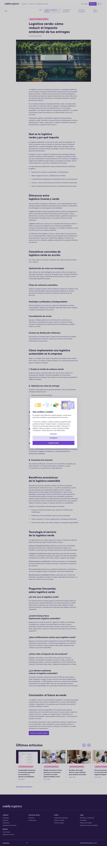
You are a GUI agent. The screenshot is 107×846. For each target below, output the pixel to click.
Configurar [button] (53, 438)
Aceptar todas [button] (53, 443)
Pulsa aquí (45, 430)
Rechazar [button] (53, 434)
